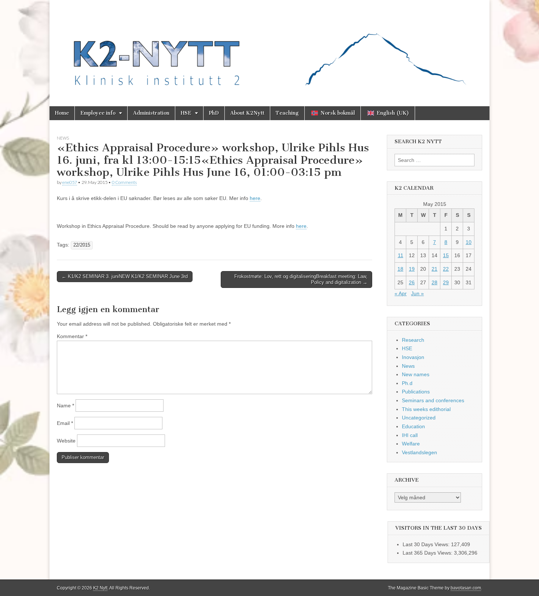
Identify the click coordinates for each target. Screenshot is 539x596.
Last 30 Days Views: (427, 544)
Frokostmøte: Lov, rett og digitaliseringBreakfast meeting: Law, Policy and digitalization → (300, 279)
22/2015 (81, 245)
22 (446, 269)
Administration (151, 113)
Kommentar (72, 336)
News (63, 138)
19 (412, 269)
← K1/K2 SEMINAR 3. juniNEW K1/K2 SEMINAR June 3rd (125, 276)
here (255, 198)
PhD (214, 113)
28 (434, 282)
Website (66, 441)
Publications (416, 392)
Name (65, 405)
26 (412, 282)
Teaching (287, 113)
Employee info (97, 113)
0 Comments (124, 182)
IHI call (410, 435)
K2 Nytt (100, 588)
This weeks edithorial (426, 409)
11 (400, 255)
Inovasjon (413, 357)
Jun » (417, 293)
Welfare (411, 444)
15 (446, 255)
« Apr (401, 293)
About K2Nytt (247, 113)
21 (434, 269)
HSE (186, 113)
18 (400, 269)
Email (65, 423)
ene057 (69, 182)
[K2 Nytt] (269, 47)
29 (446, 282)
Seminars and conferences (433, 400)
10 (469, 242)
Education (413, 426)
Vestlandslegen (419, 452)
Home (62, 113)
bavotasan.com (466, 588)
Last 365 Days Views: (428, 553)
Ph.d (407, 383)
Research (413, 340)
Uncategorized (419, 418)
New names (415, 374)
